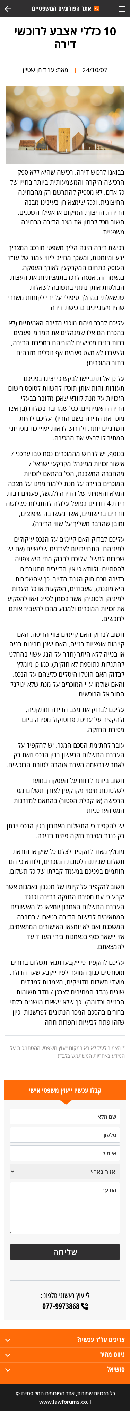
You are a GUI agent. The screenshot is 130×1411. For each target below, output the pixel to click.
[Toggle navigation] (122, 8)
